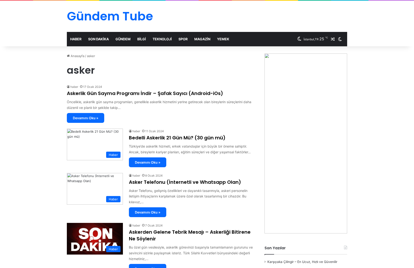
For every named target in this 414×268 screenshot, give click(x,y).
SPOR (183, 39)
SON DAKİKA (98, 39)
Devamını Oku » (85, 118)
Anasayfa (77, 56)
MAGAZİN (202, 39)
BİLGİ (141, 39)
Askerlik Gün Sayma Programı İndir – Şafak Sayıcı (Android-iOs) (145, 93)
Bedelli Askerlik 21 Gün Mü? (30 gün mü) (177, 137)
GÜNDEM (123, 39)
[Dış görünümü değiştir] (340, 39)
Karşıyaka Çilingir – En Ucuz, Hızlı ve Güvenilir (302, 262)
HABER (75, 39)
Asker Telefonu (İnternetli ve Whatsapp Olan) (185, 182)
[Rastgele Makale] (332, 39)
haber (74, 87)
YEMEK (223, 39)
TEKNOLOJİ (162, 39)
